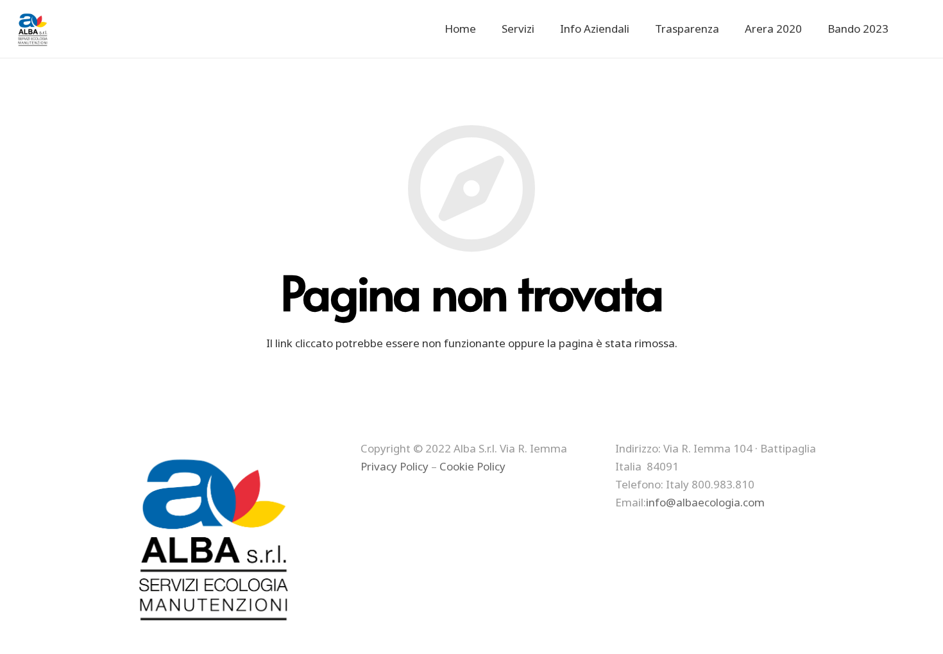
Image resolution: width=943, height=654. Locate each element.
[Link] (34, 29)
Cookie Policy (472, 466)
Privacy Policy (395, 466)
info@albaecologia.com (705, 502)
